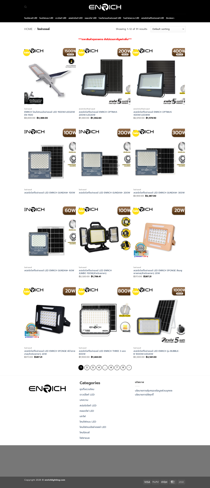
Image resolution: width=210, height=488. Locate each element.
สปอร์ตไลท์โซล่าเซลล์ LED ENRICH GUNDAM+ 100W (49, 192)
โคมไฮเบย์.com (144, 460)
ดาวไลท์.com (121, 456)
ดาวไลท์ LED (60, 18)
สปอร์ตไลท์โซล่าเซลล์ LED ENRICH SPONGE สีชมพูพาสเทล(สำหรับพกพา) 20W (157, 272)
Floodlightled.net (42, 464)
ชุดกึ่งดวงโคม (87, 389)
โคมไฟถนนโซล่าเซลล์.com (166, 460)
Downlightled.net (141, 452)
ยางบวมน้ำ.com (66, 456)
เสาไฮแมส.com (160, 452)
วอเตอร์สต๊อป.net (82, 460)
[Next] (129, 367)
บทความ (84, 400)
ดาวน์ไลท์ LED (87, 395)
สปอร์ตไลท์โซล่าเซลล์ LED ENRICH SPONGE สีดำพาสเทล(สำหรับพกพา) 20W (49, 352)
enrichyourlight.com (79, 452)
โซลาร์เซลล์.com (145, 464)
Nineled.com (167, 456)
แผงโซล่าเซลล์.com (125, 464)
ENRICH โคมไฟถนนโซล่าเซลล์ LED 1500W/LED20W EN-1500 (49, 113)
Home (28, 29)
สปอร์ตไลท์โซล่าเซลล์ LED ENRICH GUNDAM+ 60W (49, 270)
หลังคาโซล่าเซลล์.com (50, 467)
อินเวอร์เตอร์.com (164, 464)
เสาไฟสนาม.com (105, 456)
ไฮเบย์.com (153, 456)
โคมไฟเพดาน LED (131, 18)
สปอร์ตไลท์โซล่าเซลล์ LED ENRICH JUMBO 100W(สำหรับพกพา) (95, 272)
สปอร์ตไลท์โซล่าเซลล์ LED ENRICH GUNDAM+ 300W (159, 192)
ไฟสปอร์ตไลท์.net (125, 460)
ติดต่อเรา (170, 18)
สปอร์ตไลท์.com (137, 456)
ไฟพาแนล (85, 438)
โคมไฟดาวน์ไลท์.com (104, 460)
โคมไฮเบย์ (85, 432)
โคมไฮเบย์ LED (30, 18)
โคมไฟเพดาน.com (63, 460)
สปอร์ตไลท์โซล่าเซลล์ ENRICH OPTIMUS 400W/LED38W (152, 113)
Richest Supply (101, 452)
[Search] (25, 7)
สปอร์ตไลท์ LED (76, 18)
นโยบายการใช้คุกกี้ (144, 395)
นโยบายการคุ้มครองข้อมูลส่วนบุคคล (153, 391)
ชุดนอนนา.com (107, 464)
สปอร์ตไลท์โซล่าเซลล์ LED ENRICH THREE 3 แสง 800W (102, 352)
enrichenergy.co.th (86, 464)
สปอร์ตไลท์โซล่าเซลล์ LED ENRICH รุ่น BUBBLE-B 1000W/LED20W (156, 352)
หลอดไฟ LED (91, 18)
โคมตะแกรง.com (43, 460)
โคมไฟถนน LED (46, 18)
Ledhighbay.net (120, 452)
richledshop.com (86, 456)
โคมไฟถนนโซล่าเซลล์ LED (110, 18)
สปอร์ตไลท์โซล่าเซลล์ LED (152, 18)
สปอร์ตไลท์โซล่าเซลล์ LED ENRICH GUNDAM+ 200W (104, 192)
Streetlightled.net (63, 464)
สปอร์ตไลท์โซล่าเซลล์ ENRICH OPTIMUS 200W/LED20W (98, 113)
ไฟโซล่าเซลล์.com (47, 456)
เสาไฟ (83, 416)
